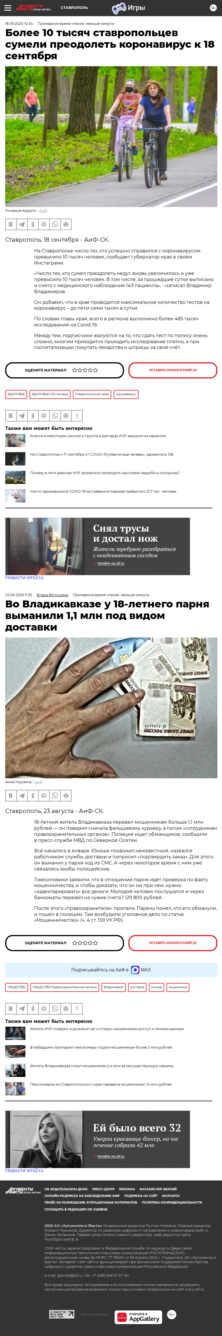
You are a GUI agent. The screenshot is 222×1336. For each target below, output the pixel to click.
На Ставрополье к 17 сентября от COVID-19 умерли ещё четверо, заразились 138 (101, 454)
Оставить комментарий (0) (173, 370)
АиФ (43, 210)
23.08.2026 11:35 (18, 595)
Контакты (171, 1196)
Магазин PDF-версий (158, 1189)
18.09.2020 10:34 (19, 23)
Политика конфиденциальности (172, 1202)
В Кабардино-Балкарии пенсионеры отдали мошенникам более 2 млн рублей (101, 1047)
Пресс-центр (103, 1189)
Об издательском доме (66, 1189)
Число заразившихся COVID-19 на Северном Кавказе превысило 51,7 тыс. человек (103, 491)
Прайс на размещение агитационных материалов (91, 1202)
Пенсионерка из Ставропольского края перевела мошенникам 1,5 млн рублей (101, 1084)
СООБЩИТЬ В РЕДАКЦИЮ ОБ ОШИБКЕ (76, 1209)
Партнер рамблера (94, 1314)
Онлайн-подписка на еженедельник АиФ (82, 1196)
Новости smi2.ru (24, 577)
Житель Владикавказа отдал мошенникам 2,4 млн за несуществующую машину (102, 1066)
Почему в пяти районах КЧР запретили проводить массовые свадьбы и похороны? (105, 473)
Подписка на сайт (140, 1196)
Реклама (127, 1189)
